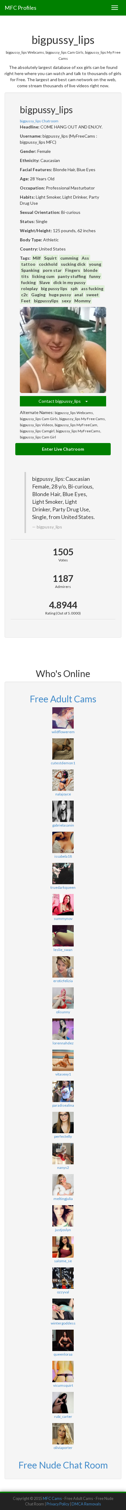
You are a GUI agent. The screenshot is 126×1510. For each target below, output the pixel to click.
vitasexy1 (63, 1074)
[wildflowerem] (63, 718)
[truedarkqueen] (63, 873)
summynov (63, 918)
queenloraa (63, 1354)
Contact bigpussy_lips (62, 401)
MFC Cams (52, 1498)
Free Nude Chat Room (63, 1464)
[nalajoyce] (63, 780)
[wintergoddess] (63, 1309)
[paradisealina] (63, 1091)
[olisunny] (63, 998)
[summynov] (63, 904)
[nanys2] (63, 1153)
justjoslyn (63, 1229)
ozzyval (63, 1292)
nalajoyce (63, 794)
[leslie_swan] (63, 935)
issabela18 (63, 856)
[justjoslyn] (63, 1216)
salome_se (63, 1261)
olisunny (63, 1012)
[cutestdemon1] (63, 749)
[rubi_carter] (63, 1402)
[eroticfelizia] (63, 967)
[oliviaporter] (63, 1433)
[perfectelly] (63, 1122)
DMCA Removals (86, 1504)
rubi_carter (63, 1416)
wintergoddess (63, 1323)
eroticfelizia (63, 980)
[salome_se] (63, 1247)
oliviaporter (63, 1447)
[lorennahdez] (63, 1029)
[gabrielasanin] (63, 811)
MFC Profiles (20, 7)
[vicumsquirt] (63, 1371)
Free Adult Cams (63, 698)
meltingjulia (63, 1198)
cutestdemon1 (63, 763)
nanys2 (63, 1167)
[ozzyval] (63, 1278)
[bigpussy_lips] (63, 350)
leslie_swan (63, 949)
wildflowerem (63, 732)
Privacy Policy (57, 1504)
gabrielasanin (63, 825)
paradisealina (63, 1105)
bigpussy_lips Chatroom (39, 121)
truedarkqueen (63, 887)
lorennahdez (63, 1043)
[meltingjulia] (63, 1184)
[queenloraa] (63, 1340)
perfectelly (63, 1136)
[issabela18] (63, 842)
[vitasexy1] (63, 1060)
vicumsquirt (63, 1385)
